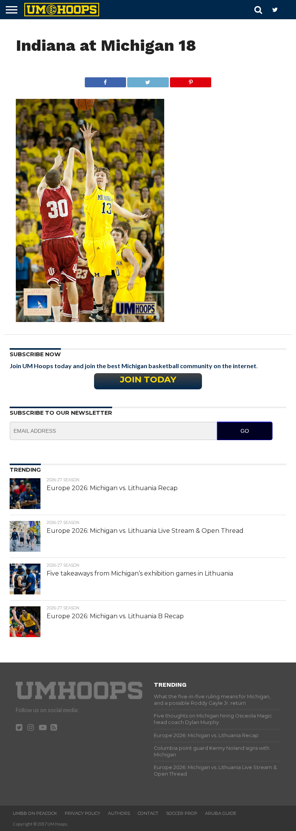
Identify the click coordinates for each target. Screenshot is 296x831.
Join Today (148, 379)
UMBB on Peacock (35, 813)
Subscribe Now (35, 354)
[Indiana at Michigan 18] (90, 319)
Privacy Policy (82, 813)
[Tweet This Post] (148, 80)
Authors (119, 813)
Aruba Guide (220, 813)
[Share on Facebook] (105, 80)
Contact (148, 813)
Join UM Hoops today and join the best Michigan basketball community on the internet (133, 365)
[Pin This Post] (191, 80)
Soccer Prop (181, 813)
